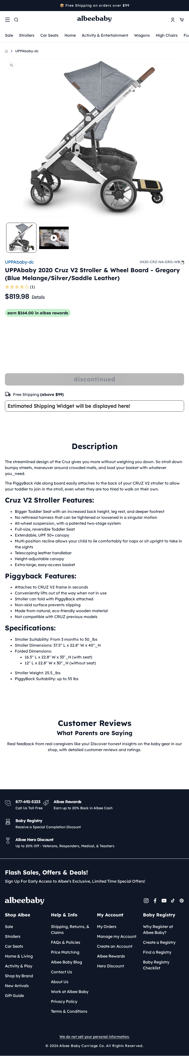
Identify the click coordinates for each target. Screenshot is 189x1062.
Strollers (26, 35)
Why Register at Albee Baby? (158, 929)
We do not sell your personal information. (94, 1036)
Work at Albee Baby (69, 991)
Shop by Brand (19, 975)
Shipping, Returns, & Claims (70, 929)
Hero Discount (110, 965)
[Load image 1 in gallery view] (21, 238)
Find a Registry (157, 952)
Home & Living (19, 956)
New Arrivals (17, 985)
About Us (59, 981)
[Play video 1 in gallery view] (54, 238)
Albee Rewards (111, 956)
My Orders (106, 926)
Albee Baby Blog (66, 962)
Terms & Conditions (69, 1011)
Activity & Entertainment (105, 35)
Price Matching (65, 952)
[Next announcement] (182, 5)
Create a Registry (159, 942)
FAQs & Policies (65, 942)
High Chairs (167, 35)
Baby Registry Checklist (156, 965)
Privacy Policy (64, 1001)
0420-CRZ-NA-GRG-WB (160, 262)
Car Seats (49, 35)
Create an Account (114, 946)
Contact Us (61, 971)
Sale (9, 35)
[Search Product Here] (16, 19)
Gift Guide (14, 995)
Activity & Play (18, 965)
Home (70, 35)
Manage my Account (116, 936)
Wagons (142, 35)
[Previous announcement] (6, 5)
